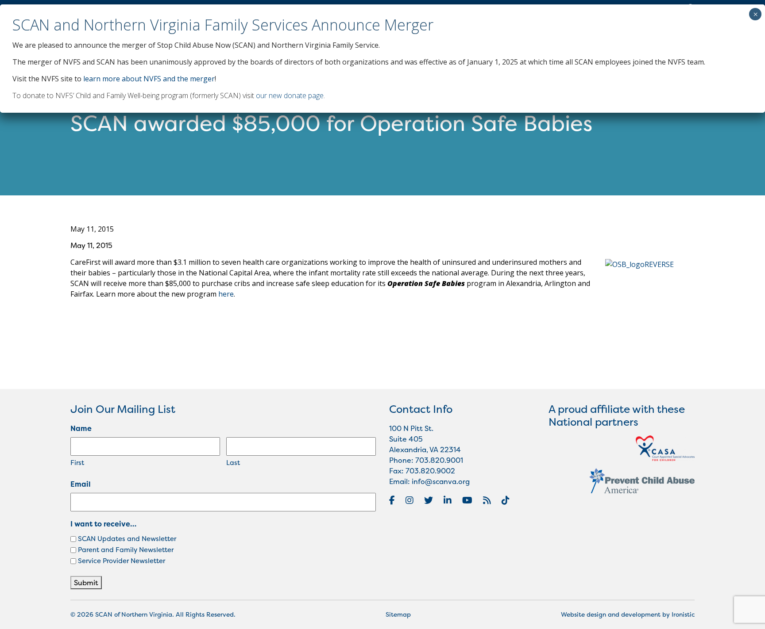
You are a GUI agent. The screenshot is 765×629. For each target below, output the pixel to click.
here (226, 294)
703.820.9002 (430, 471)
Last (233, 462)
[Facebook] (392, 500)
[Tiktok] (506, 500)
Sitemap (398, 614)
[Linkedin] (448, 500)
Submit (86, 582)
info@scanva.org (441, 481)
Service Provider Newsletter (121, 560)
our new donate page (290, 95)
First (77, 462)
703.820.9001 (439, 460)
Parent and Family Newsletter (126, 549)
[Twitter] (428, 500)
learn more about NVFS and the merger (149, 79)
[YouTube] (467, 500)
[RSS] (487, 500)
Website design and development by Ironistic (628, 614)
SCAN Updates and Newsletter (127, 538)
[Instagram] (409, 500)
